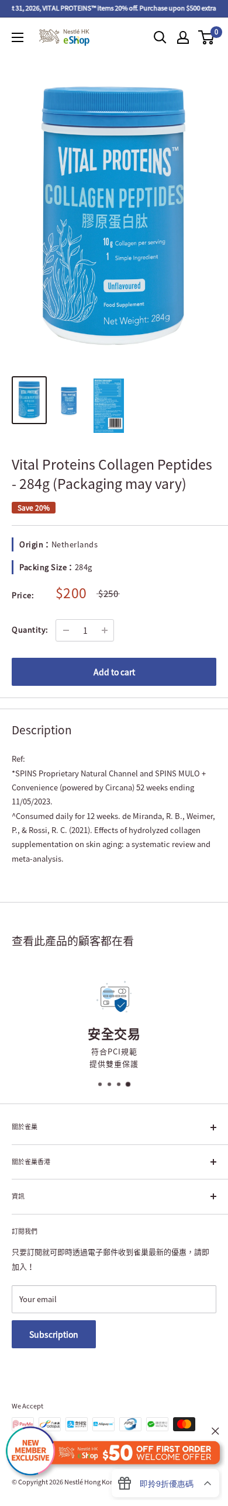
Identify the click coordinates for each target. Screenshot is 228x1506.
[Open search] (160, 37)
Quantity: (30, 629)
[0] (206, 37)
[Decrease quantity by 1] (66, 630)
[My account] (183, 37)
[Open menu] (17, 37)
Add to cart (114, 672)
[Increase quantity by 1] (105, 630)
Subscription (53, 1334)
